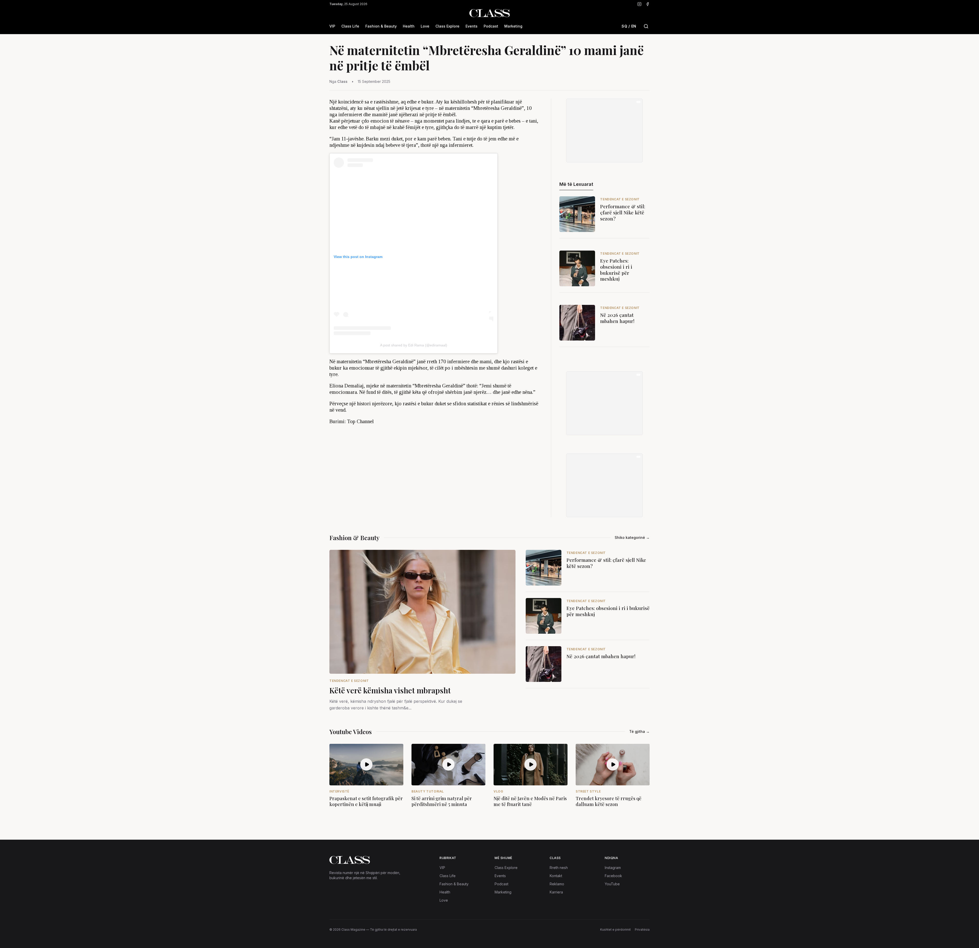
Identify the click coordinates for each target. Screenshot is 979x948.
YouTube (612, 884)
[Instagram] (639, 4)
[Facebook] (648, 4)
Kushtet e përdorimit (615, 929)
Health (409, 26)
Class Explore (447, 26)
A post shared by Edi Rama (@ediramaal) (413, 345)
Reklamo (557, 884)
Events (472, 26)
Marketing (513, 26)
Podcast (491, 26)
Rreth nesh (559, 867)
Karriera (556, 892)
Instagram (613, 867)
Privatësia (642, 929)
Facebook (613, 876)
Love (425, 26)
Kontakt (556, 876)
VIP (332, 26)
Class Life (350, 26)
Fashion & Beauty (381, 26)
